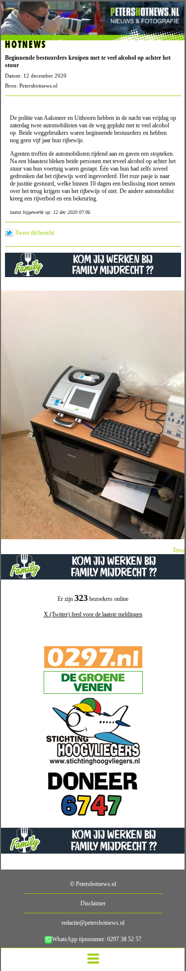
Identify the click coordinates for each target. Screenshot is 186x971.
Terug (179, 550)
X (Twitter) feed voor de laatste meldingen (93, 614)
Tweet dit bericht (34, 232)
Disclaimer (93, 903)
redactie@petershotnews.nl (93, 922)
